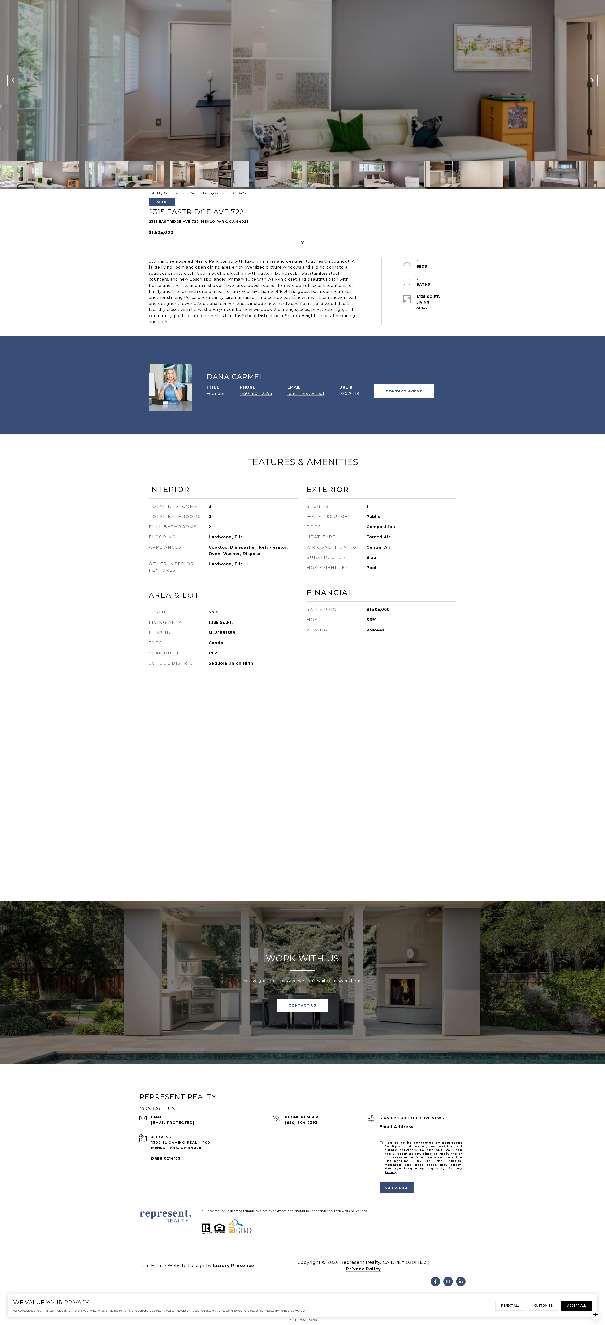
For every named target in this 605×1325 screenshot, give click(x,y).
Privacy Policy (363, 1269)
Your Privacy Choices (302, 1319)
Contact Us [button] (303, 1005)
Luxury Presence (233, 1265)
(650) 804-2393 (256, 393)
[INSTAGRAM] (448, 1281)
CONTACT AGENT (404, 391)
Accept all (576, 1305)
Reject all (510, 1305)
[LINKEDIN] (461, 1281)
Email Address (397, 1127)
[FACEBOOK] (435, 1281)
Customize (543, 1305)
